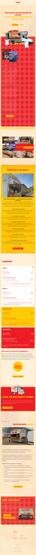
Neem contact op (28, 147)
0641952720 (7, 515)
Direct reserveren (18, 248)
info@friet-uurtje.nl (9, 517)
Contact (21, 24)
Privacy (18, 546)
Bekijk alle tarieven (18, 376)
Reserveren (15, 24)
